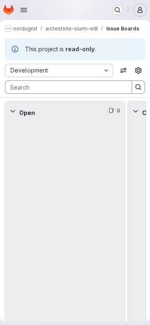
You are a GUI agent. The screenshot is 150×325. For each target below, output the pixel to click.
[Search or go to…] (117, 10)
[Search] (138, 87)
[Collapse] (13, 111)
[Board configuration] (138, 70)
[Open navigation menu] (23, 10)
